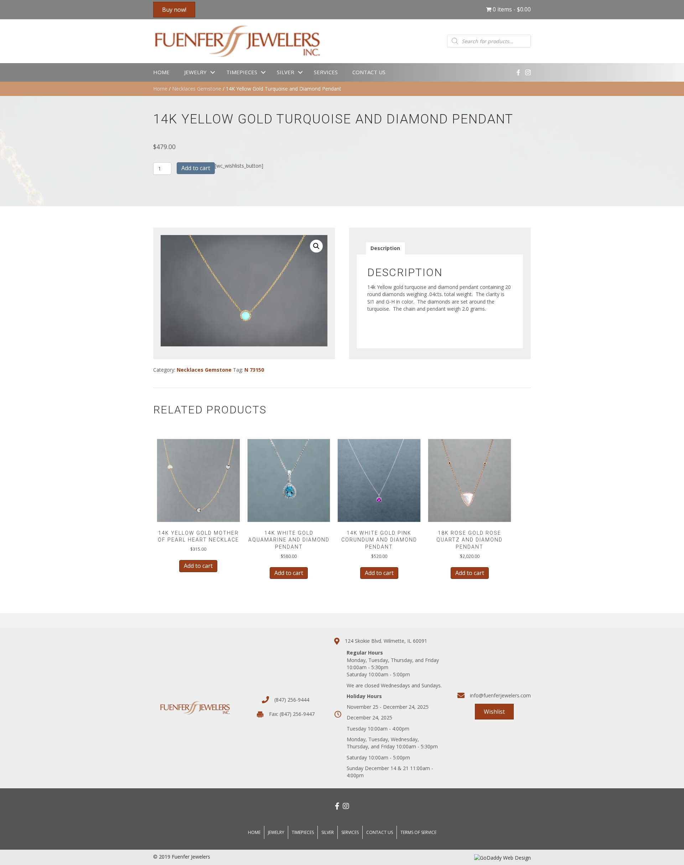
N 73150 (254, 369)
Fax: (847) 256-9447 (292, 714)
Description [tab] (385, 248)
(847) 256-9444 (291, 699)
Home (161, 72)
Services (326, 72)
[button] (316, 246)
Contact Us (368, 72)
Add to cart (195, 168)
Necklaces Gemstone (196, 88)
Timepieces (241, 72)
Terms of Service (418, 832)
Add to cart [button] (198, 566)
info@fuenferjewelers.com (500, 695)
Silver (285, 72)
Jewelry (195, 72)
